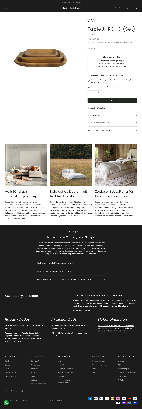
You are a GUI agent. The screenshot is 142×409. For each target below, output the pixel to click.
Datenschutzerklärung (127, 372)
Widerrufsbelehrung (65, 372)
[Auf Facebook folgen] (6, 391)
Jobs (94, 368)
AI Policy (121, 380)
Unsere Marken (98, 361)
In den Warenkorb (112, 101)
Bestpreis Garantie (65, 368)
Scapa (91, 34)
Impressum (122, 361)
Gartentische (10, 372)
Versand (60, 376)
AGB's (120, 365)
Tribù (33, 376)
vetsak (34, 380)
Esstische (9, 361)
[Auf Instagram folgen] (11, 391)
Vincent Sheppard (38, 384)
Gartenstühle (10, 376)
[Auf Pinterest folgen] (17, 391)
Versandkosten (101, 42)
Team (94, 372)
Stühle (7, 365)
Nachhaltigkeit (124, 368)
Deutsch (117, 8)
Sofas (7, 368)
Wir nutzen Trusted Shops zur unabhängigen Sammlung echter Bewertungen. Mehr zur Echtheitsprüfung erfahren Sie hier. (116, 328)
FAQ (59, 361)
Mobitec (34, 368)
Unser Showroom (99, 365)
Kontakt (60, 365)
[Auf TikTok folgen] (22, 391)
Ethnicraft (35, 361)
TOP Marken (123, 376)
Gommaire (35, 365)
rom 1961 (34, 372)
